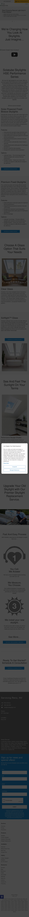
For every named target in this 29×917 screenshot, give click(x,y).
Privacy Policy (6, 463)
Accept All (14, 466)
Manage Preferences (14, 470)
